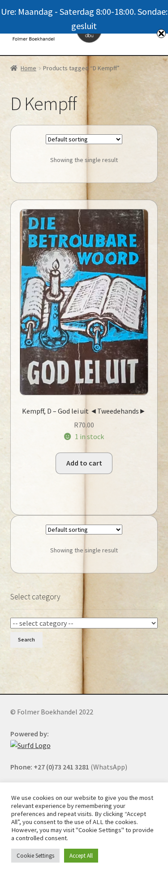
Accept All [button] (81, 855)
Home (28, 68)
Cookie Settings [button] (35, 855)
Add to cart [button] (84, 462)
